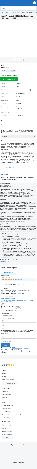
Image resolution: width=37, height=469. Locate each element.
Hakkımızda (5, 373)
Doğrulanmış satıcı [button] (9, 273)
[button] (34, 3)
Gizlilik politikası (6, 408)
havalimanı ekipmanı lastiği (23, 90)
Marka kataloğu (6, 418)
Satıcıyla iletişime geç (9, 79)
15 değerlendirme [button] (17, 279)
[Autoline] (7, 12)
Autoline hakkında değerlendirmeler (12, 415)
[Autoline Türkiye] (11, 3)
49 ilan (7, 275)
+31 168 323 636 (19, 293)
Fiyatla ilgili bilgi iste (9, 71)
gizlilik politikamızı (17, 348)
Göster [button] (13, 293)
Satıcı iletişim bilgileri (8, 379)
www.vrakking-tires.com (8, 298)
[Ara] (34, 8)
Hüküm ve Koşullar (7, 405)
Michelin (18, 83)
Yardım (4, 376)
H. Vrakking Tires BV (7, 272)
